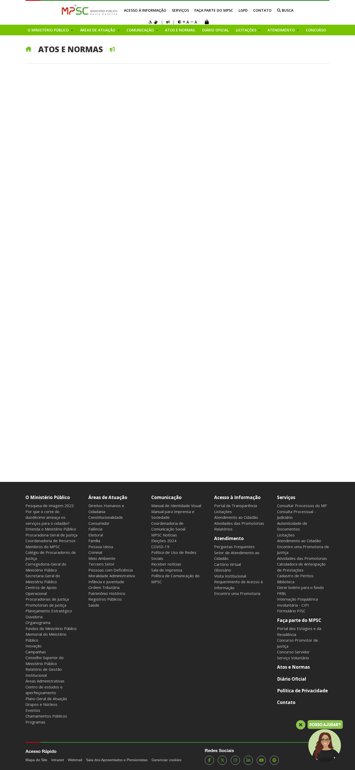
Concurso (316, 30)
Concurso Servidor (293, 651)
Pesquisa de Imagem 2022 (49, 505)
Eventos (32, 710)
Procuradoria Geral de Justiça (51, 534)
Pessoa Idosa (100, 546)
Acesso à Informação (145, 10)
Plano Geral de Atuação (46, 698)
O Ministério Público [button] (49, 30)
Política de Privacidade (302, 691)
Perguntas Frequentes (234, 546)
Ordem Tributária (104, 587)
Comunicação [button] (141, 30)
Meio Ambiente (101, 558)
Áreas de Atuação (107, 497)
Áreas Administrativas (44, 680)
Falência (95, 529)
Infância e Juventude (106, 581)
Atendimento (229, 538)
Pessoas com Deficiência (110, 570)
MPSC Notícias (164, 534)
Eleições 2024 (163, 540)
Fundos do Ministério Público (51, 628)
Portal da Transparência (235, 505)
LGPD (243, 10)
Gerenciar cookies (166, 760)
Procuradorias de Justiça (47, 599)
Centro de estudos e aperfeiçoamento (44, 689)
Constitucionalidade (105, 517)
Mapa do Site (36, 760)
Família (94, 540)
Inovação (33, 645)
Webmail (75, 760)
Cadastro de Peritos (295, 575)
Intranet (57, 760)
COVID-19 (160, 546)
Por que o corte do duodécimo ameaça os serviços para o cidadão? (47, 517)
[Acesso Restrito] (206, 22)
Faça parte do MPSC (213, 10)
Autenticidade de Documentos (292, 526)
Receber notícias (166, 564)
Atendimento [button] (281, 30)
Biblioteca (285, 581)
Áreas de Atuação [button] (98, 30)
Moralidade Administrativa (111, 575)
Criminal (95, 552)
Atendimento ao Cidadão (236, 517)
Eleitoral (95, 534)
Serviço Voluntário (293, 657)
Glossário (222, 570)
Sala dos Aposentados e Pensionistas (117, 760)
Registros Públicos (105, 599)
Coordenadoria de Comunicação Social (168, 526)
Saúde (93, 605)
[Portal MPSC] (92, 10)
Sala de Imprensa (166, 570)
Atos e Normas (180, 30)
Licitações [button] (246, 30)
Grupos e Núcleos (41, 704)
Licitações (223, 511)
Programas (35, 722)
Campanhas (35, 651)
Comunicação (166, 497)
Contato (262, 10)
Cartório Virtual (227, 564)
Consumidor (99, 523)
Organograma (37, 622)
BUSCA (287, 10)
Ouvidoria (34, 616)
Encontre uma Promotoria (237, 593)
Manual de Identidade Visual (176, 505)
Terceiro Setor (101, 564)
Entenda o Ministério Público (50, 529)
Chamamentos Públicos (46, 716)
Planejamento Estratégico (48, 610)
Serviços (180, 10)
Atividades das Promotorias (239, 523)
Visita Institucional (230, 576)
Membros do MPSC (42, 546)
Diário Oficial (215, 30)
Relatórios (223, 529)
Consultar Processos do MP (302, 505)
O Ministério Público (47, 497)
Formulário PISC (291, 610)
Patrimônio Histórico (106, 593)
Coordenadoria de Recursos (50, 540)
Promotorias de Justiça (45, 605)
